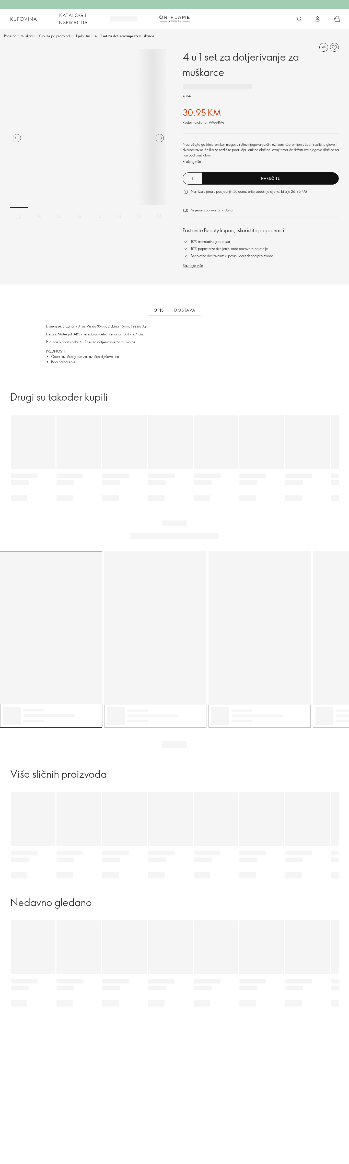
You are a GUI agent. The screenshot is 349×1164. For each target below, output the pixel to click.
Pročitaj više (192, 161)
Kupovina (23, 19)
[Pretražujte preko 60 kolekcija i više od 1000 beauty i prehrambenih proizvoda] (299, 19)
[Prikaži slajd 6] (119, 216)
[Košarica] (337, 19)
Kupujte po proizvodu (55, 35)
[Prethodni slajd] (17, 138)
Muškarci (27, 35)
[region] (88, 127)
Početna (10, 35)
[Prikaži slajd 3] (59, 216)
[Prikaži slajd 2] (39, 216)
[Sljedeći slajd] (160, 138)
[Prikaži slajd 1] (19, 216)
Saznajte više (193, 265)
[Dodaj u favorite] (334, 47)
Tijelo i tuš (83, 35)
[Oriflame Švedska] (174, 18)
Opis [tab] (159, 310)
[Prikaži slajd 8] (159, 216)
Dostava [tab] (184, 310)
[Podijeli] (323, 47)
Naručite (270, 178)
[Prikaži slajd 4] (79, 216)
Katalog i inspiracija (72, 19)
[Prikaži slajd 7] (139, 216)
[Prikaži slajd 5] (99, 216)
